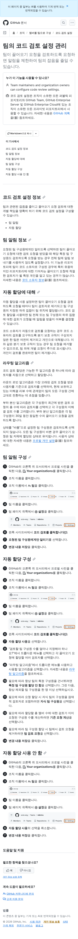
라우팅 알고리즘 (16, 363)
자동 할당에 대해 (19, 292)
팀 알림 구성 (15, 457)
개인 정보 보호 (52, 921)
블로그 (39, 925)
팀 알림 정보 (15, 239)
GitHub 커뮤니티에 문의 (20, 893)
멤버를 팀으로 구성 (40, 32)
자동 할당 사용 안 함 (22, 753)
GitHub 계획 (61, 113)
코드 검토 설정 (64, 32)
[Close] (68, 6)
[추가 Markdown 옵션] (36, 133)
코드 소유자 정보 (33, 280)
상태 (65, 921)
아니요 (27, 870)
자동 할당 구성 (17, 559)
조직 (22, 32)
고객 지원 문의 (15, 898)
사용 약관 (35, 921)
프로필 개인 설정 (44, 440)
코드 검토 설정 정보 (22, 197)
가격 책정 (8, 925)
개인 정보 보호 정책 (12, 876)
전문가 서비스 (25, 925)
